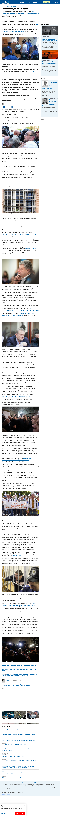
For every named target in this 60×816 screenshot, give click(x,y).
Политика (8, 6)
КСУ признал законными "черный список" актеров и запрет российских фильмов (19, 761)
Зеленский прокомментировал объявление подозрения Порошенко (19, 665)
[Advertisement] (20, 697)
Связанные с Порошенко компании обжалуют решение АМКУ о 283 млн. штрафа (20, 669)
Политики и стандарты (32, 782)
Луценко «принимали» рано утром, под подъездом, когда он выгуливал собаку (19, 604)
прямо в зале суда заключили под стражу (13, 31)
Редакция (23, 782)
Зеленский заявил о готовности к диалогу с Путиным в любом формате (18, 735)
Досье (35, 2)
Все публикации (45, 75)
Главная (3, 6)
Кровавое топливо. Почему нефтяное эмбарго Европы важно (49, 63)
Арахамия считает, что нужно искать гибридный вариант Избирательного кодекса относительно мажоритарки (18, 766)
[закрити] (24, 805)
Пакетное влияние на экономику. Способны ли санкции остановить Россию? (49, 39)
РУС (55, 2)
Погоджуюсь (19, 813)
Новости (21, 2)
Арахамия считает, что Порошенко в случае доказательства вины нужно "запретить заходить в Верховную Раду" (19, 674)
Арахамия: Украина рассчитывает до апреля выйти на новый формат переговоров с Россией (20, 772)
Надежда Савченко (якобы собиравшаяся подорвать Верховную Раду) (18, 314)
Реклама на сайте (10, 782)
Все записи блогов (46, 116)
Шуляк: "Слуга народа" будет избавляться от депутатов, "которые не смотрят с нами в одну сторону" (20, 749)
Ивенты (17, 782)
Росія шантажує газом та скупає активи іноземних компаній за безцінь (49, 85)
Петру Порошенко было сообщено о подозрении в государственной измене (19, 233)
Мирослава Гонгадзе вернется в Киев (11, 730)
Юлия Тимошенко (7, 685)
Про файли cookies (5, 813)
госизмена (16, 685)
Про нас (3, 782)
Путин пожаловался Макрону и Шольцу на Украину (14, 744)
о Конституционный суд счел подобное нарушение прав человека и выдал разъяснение (20, 310)
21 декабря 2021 (13, 6)
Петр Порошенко (25, 685)
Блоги (29, 2)
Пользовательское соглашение (45, 782)
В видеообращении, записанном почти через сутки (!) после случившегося (17, 458)
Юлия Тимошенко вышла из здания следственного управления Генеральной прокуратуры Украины (20, 13)
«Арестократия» (16, 555)
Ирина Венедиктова (30, 248)
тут (37, 24)
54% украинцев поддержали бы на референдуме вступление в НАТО (18, 778)
